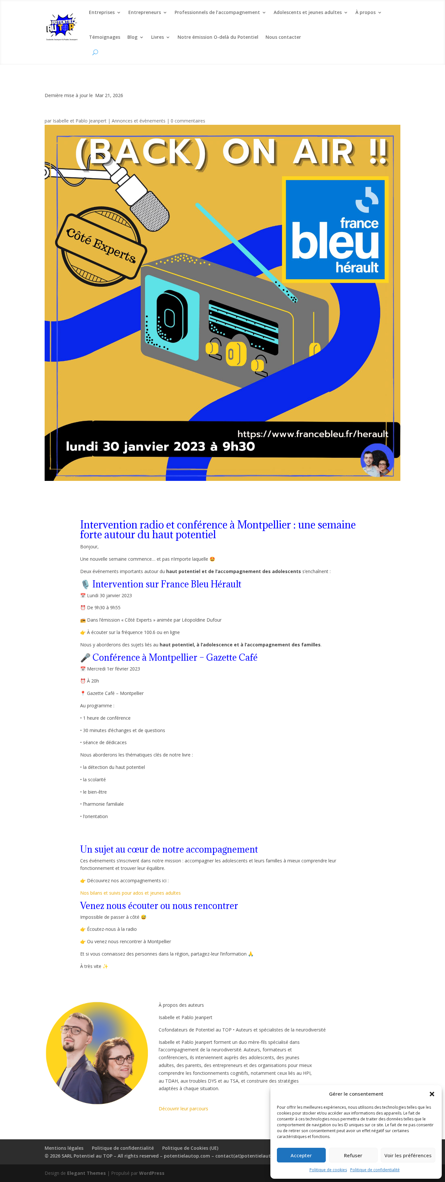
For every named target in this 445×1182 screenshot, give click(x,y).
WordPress (152, 1173)
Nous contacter (283, 37)
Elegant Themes (86, 1173)
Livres (157, 37)
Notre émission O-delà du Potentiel (218, 37)
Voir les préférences (408, 1155)
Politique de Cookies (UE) (190, 1148)
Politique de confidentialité (375, 1170)
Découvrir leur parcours (183, 1108)
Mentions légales (64, 1148)
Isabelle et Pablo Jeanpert (80, 121)
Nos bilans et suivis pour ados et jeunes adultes (130, 893)
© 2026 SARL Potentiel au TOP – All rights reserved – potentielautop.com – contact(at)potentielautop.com (166, 1156)
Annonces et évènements (138, 121)
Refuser (353, 1155)
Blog (132, 37)
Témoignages (104, 37)
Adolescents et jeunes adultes (308, 12)
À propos (365, 12)
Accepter (301, 1155)
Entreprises (102, 12)
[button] (432, 1094)
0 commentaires (188, 121)
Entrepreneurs (144, 12)
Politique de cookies (328, 1170)
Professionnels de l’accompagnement (217, 12)
